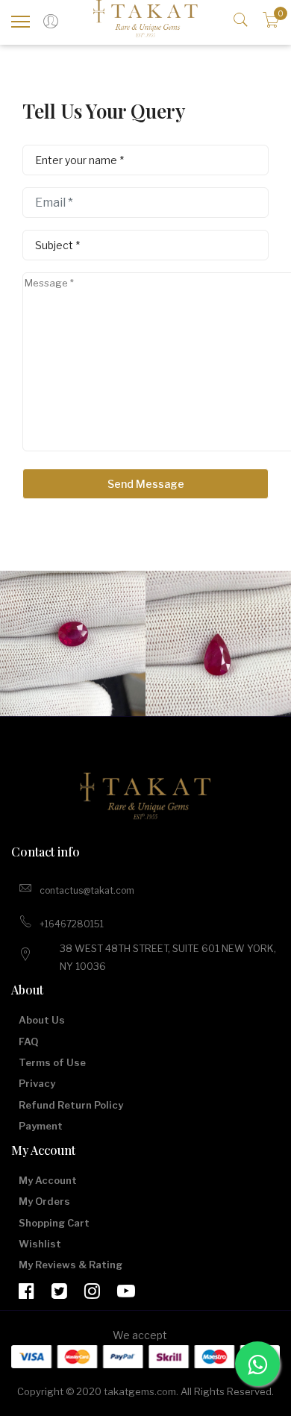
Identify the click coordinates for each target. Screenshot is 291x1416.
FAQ (28, 1041)
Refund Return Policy (71, 1105)
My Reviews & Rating (70, 1265)
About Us (42, 1020)
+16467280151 (72, 924)
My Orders (44, 1201)
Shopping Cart (54, 1223)
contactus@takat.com (87, 890)
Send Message (145, 483)
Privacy (37, 1083)
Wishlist (40, 1244)
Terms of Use (52, 1062)
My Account (48, 1180)
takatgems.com (140, 1391)
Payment (41, 1126)
